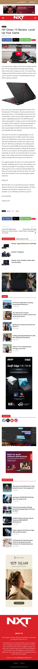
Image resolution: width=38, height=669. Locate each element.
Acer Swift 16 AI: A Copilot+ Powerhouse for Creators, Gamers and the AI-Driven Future (24, 314)
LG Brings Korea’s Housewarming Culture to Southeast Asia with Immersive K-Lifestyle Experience (23, 542)
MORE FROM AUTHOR (22, 239)
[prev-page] (3, 269)
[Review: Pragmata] (6, 254)
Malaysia (22, 663)
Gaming (4, 256)
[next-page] (6, 269)
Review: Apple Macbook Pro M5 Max (23, 243)
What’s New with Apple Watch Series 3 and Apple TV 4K (27, 231)
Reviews (4, 26)
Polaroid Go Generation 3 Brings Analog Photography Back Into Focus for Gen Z (24, 509)
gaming (8, 211)
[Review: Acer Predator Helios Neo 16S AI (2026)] (6, 262)
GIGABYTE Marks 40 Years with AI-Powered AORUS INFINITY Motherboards (23, 520)
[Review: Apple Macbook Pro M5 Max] (6, 246)
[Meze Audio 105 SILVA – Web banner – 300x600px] (19, 606)
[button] (3, 18)
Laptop (17, 211)
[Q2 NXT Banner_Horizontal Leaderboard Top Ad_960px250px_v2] (19, 13)
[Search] (35, 18)
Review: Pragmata (17, 252)
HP (13, 211)
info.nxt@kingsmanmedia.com (22, 657)
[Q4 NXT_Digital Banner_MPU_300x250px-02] (19, 472)
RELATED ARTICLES (8, 239)
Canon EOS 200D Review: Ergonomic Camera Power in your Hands (10, 231)
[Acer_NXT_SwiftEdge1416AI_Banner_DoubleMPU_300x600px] (19, 409)
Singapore (15, 663)
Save (34, 40)
